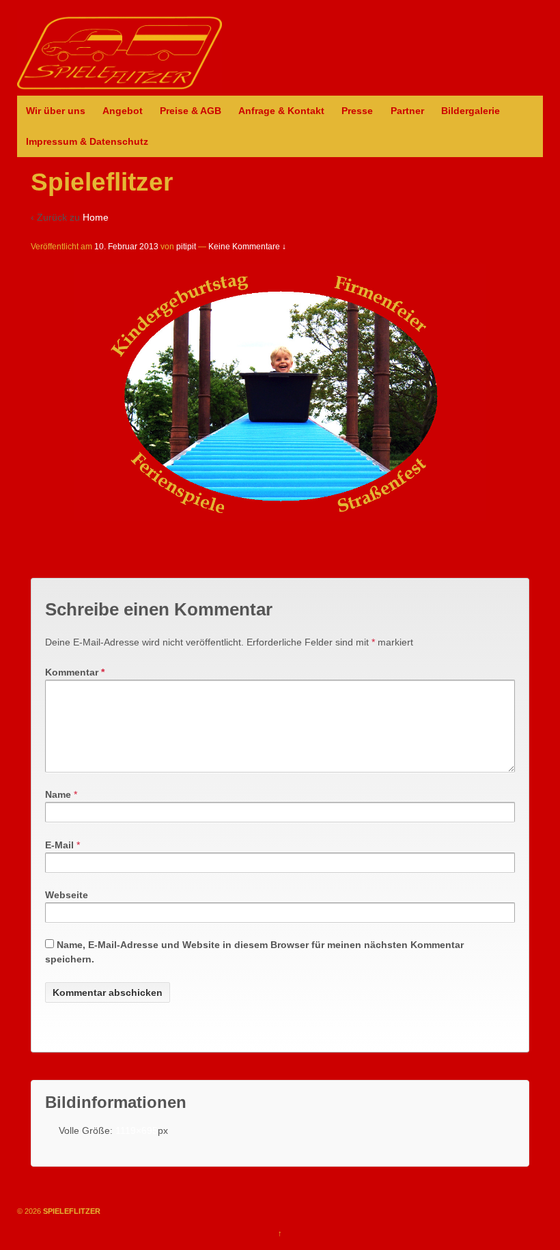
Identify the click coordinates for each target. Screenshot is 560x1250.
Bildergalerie (470, 110)
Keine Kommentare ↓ (247, 246)
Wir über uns (55, 110)
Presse (357, 110)
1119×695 (136, 1130)
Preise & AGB (190, 110)
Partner (407, 110)
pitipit (186, 246)
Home (96, 217)
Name (58, 794)
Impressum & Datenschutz (87, 141)
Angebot (122, 110)
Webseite (66, 894)
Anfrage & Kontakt (281, 110)
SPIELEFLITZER (70, 1211)
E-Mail (59, 844)
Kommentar (74, 672)
